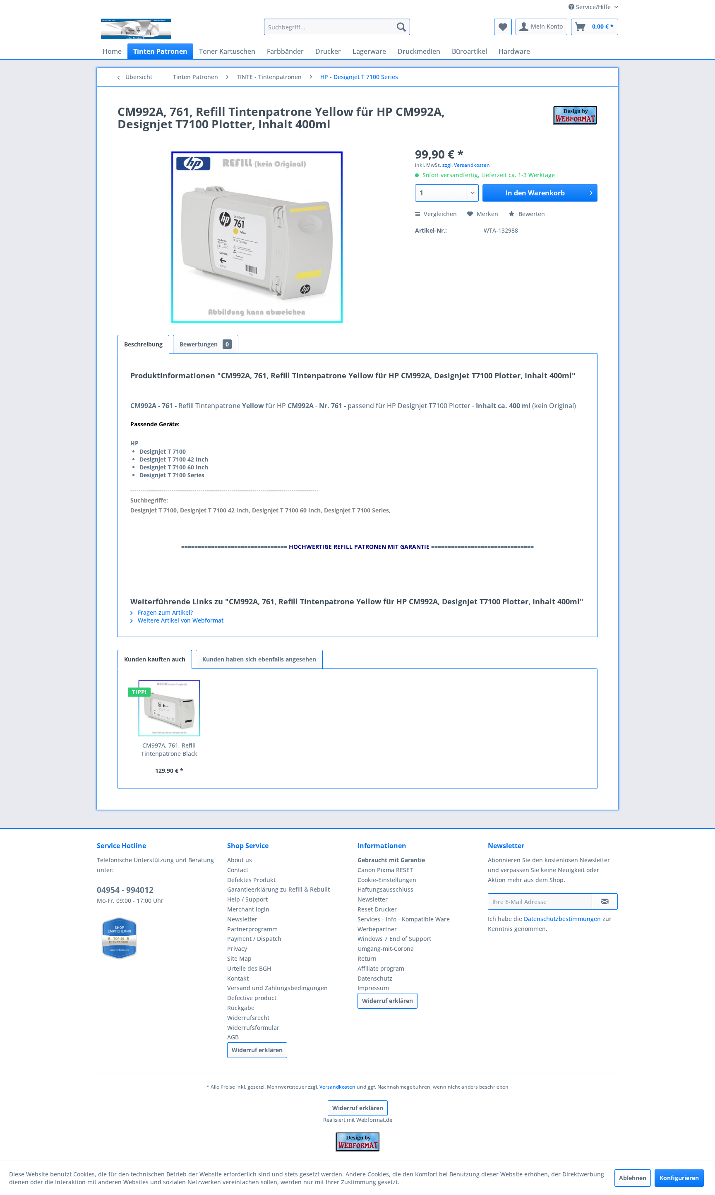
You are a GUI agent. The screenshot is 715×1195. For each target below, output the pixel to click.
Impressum (373, 988)
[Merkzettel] (503, 27)
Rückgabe (240, 1008)
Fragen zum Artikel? (164, 612)
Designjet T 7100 (162, 451)
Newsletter (242, 919)
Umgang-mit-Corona (386, 948)
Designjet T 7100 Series (171, 475)
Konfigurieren (679, 1178)
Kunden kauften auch (154, 659)
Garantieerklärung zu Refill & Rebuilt (278, 889)
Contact (237, 870)
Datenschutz (375, 978)
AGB (233, 1037)
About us (239, 860)
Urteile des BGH (249, 968)
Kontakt (238, 978)
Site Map (239, 958)
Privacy (237, 948)
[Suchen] (401, 27)
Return (367, 958)
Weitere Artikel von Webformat (179, 620)
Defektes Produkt (251, 880)
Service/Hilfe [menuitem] (593, 7)
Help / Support (247, 899)
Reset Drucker (377, 909)
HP (134, 443)
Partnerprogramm (252, 929)
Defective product (251, 998)
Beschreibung (143, 344)
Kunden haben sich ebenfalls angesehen (259, 659)
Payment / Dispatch (254, 939)
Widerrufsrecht (248, 1018)
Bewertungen (204, 344)
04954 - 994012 (125, 890)
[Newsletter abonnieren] (605, 901)
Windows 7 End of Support (394, 939)
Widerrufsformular (253, 1027)
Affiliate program (381, 968)
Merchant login (248, 909)
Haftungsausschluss (385, 889)
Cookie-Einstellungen (387, 880)
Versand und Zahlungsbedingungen (277, 988)
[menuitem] (337, 27)
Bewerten (531, 214)
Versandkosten (337, 1086)
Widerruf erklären (257, 1050)
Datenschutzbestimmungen (562, 919)
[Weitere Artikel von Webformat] (574, 119)
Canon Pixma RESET (385, 870)
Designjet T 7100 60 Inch (173, 467)
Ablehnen (632, 1178)
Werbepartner (377, 929)
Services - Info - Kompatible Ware (404, 919)
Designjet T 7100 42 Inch (173, 459)
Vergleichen (439, 214)
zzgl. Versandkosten (466, 164)
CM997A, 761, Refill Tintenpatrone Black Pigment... (169, 749)
